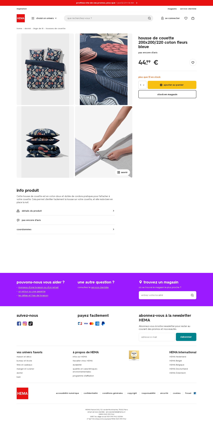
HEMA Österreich (177, 373)
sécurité (164, 393)
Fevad (188, 393)
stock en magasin (167, 94)
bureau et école (24, 361)
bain (19, 377)
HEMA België (175, 361)
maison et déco (24, 356)
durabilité (77, 365)
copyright (132, 393)
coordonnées (24, 229)
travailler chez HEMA (83, 361)
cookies (177, 393)
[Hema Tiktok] (31, 324)
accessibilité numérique (67, 393)
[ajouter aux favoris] (192, 62)
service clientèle (100, 287)
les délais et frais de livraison (33, 295)
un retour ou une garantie (31, 291)
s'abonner (186, 336)
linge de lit (38, 28)
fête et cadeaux (24, 365)
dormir (27, 28)
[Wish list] (185, 18)
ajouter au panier (173, 84)
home (19, 28)
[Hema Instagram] (25, 324)
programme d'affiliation (83, 376)
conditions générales (112, 393)
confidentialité (91, 393)
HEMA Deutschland (178, 369)
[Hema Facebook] (19, 324)
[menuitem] (22, 9)
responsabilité (148, 393)
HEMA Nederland (177, 356)
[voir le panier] (192, 18)
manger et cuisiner (25, 369)
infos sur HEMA (80, 356)
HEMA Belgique (176, 365)
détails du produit (32, 210)
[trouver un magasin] (192, 295)
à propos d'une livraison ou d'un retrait (38, 287)
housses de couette (55, 28)
